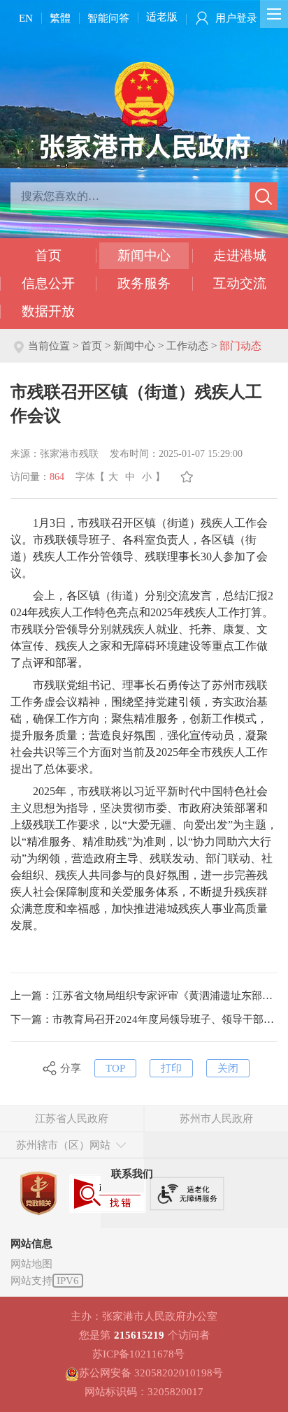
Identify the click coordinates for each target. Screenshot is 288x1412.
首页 (48, 255)
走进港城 (239, 255)
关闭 (227, 1068)
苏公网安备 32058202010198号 (151, 1372)
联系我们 (132, 1173)
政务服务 (144, 283)
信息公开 (48, 283)
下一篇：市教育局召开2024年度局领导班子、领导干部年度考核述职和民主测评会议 (144, 1019)
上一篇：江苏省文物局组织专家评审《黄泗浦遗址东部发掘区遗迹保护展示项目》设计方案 (144, 995)
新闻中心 (144, 255)
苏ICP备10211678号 (138, 1354)
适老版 (162, 16)
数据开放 (48, 311)
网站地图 (31, 1263)
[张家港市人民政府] (144, 109)
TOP (115, 1068)
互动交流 (239, 283)
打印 (171, 1068)
